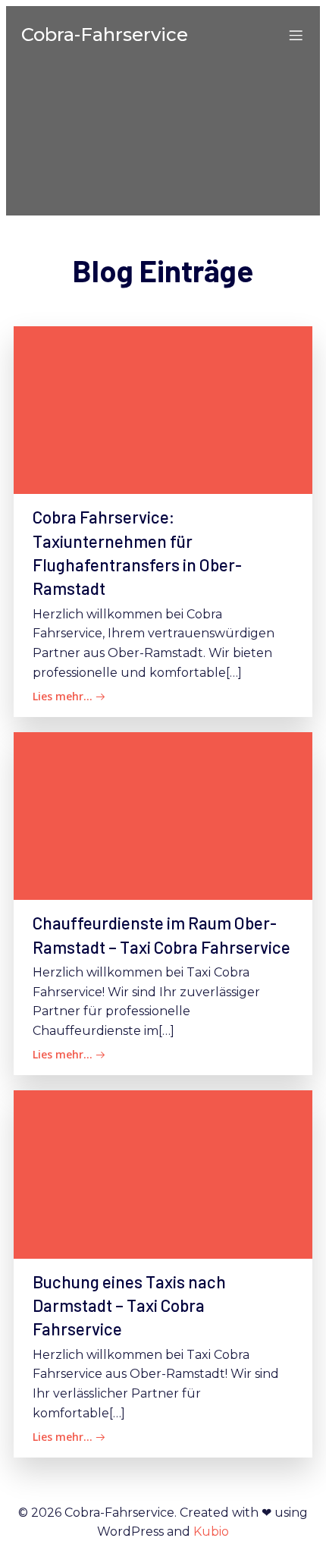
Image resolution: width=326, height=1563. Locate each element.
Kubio (211, 1531)
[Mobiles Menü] (296, 35)
